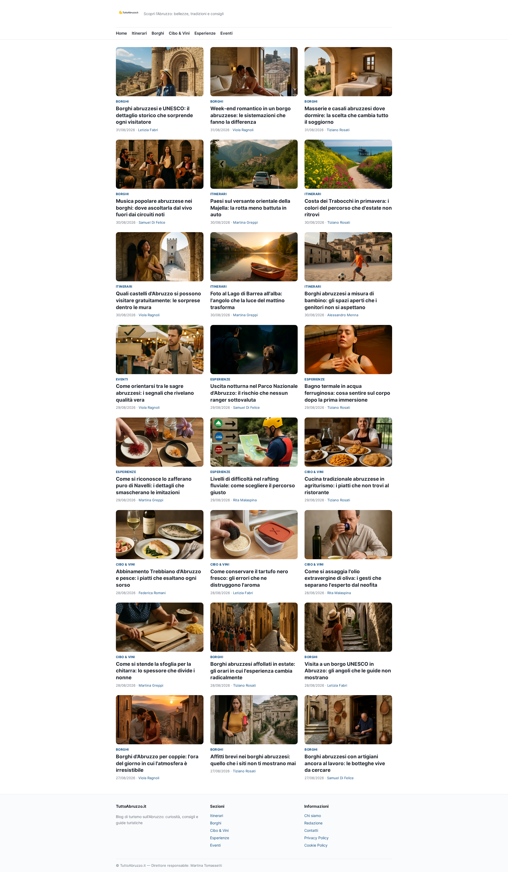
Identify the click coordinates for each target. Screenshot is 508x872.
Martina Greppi (245, 222)
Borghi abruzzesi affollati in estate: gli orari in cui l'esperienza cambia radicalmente (252, 671)
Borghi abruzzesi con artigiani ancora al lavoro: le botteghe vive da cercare (345, 763)
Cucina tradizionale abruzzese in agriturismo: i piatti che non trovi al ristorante (347, 485)
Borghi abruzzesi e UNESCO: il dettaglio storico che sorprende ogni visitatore (154, 115)
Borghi (158, 33)
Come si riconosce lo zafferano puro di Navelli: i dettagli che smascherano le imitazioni (154, 485)
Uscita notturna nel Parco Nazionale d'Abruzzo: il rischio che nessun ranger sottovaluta (254, 393)
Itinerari (139, 33)
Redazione (313, 823)
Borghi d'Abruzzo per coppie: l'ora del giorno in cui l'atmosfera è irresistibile (157, 763)
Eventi (226, 33)
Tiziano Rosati (338, 130)
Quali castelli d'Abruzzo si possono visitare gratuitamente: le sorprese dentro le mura (158, 300)
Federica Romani (152, 593)
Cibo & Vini (179, 33)
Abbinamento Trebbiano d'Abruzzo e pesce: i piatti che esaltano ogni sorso (158, 578)
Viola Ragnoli (243, 130)
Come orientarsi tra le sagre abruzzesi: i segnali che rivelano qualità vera (155, 393)
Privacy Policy (316, 838)
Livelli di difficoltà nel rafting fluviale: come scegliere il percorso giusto (252, 485)
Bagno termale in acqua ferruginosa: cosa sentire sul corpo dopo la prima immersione (347, 393)
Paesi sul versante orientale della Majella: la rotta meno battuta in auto (250, 208)
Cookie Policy (316, 845)
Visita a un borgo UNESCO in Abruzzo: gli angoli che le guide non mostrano (348, 671)
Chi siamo (312, 815)
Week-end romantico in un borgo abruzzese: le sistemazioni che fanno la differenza (250, 115)
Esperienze (205, 33)
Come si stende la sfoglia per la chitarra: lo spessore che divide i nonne (155, 671)
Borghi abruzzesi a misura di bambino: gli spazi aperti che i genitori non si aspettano (341, 300)
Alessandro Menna (342, 315)
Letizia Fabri (148, 130)
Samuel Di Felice (152, 222)
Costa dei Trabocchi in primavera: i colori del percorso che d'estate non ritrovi (348, 208)
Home (121, 33)
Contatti (311, 830)
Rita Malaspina (245, 500)
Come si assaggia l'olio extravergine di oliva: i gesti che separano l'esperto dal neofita (343, 578)
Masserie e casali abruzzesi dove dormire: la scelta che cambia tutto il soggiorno (346, 115)
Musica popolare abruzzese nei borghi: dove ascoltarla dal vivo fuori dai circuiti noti (154, 208)
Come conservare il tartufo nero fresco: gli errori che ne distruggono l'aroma (249, 578)
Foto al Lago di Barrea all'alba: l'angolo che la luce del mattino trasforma (247, 300)
